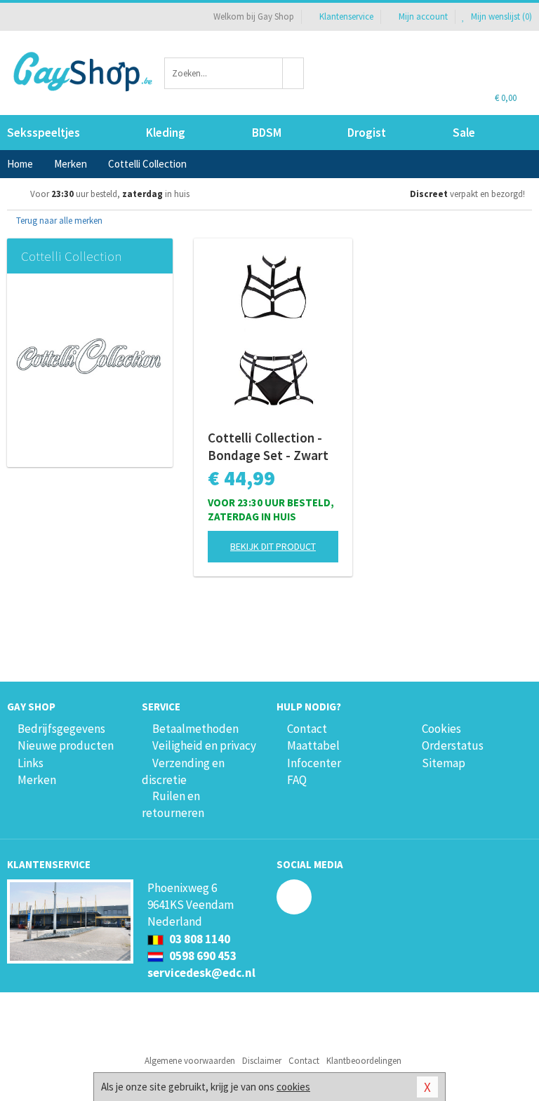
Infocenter (314, 763)
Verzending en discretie (183, 771)
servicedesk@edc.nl (201, 972)
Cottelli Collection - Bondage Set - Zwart (268, 446)
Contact (307, 728)
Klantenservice (346, 16)
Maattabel (313, 745)
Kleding (165, 132)
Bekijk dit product (273, 546)
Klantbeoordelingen (363, 1061)
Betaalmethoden (195, 728)
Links (31, 763)
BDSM (266, 132)
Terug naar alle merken (58, 221)
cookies (293, 1086)
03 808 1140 (198, 939)
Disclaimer (261, 1061)
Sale (464, 132)
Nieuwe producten (66, 745)
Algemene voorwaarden (190, 1061)
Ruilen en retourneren (173, 804)
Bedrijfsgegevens (61, 728)
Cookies (441, 728)
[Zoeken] (293, 73)
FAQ (297, 780)
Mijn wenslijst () (500, 16)
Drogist (366, 132)
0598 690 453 (202, 956)
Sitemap (443, 763)
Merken (37, 780)
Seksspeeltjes (43, 132)
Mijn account (423, 16)
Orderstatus (453, 745)
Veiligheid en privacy (204, 745)
